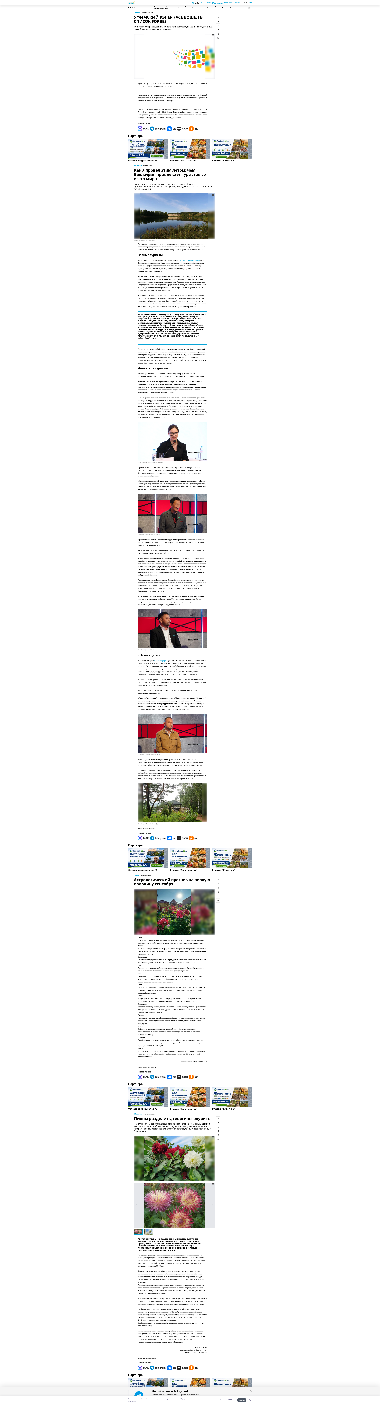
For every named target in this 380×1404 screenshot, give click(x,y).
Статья (131, 7)
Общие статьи (139, 1114)
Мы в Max (237, 2)
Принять (242, 1400)
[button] (212, 1205)
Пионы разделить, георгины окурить (198, 7)
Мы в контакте (206, 2)
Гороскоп (137, 875)
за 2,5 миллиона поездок (189, 260)
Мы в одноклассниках (217, 3)
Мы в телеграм (228, 2)
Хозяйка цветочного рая (224, 7)
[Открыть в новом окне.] (143, 128)
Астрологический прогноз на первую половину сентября (167, 7)
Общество (137, 13)
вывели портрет (161, 660)
